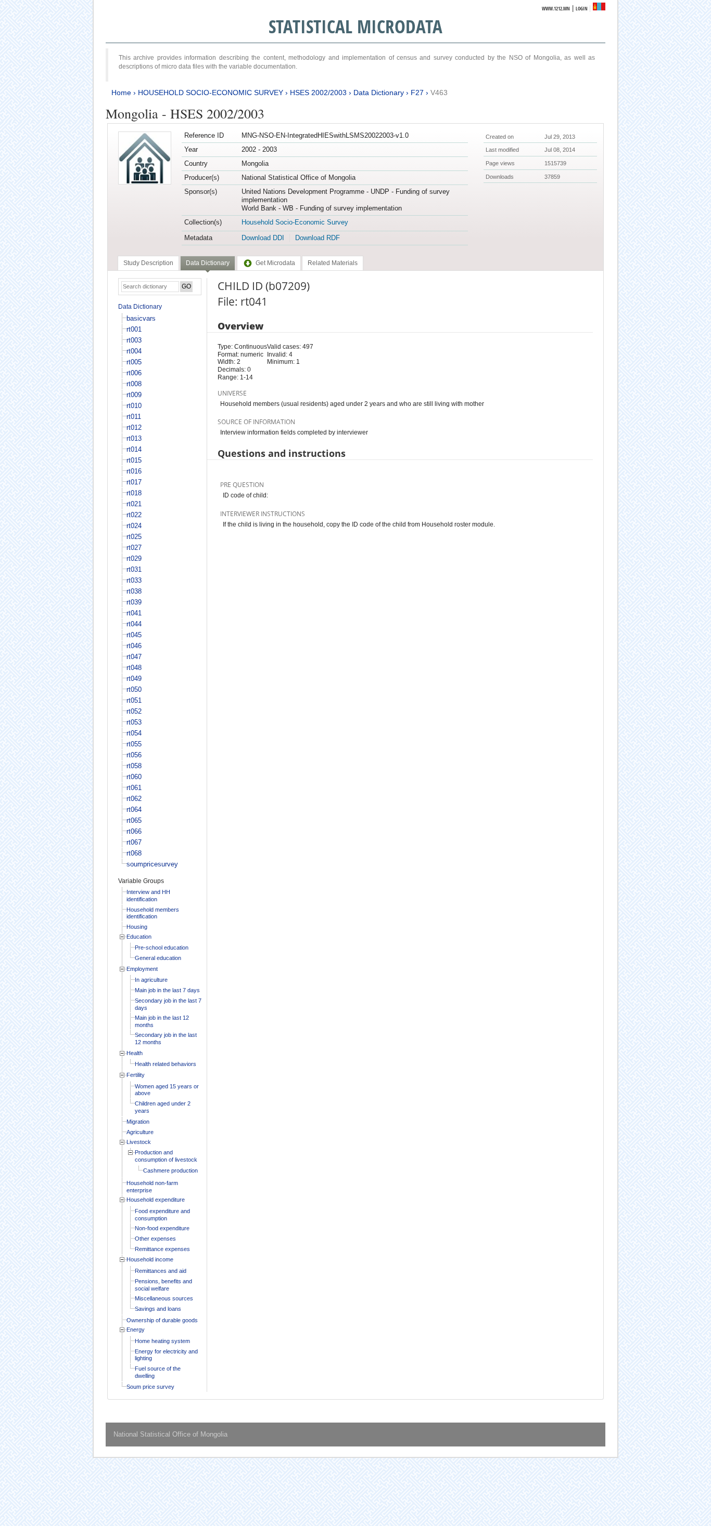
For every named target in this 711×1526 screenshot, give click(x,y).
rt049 (134, 678)
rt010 (134, 406)
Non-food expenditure (162, 1228)
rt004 (134, 351)
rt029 (134, 558)
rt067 (134, 842)
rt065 (134, 820)
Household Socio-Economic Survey (295, 222)
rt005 (134, 362)
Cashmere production (170, 1170)
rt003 (134, 340)
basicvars (141, 318)
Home (121, 92)
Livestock (138, 1142)
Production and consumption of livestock (166, 1156)
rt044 (134, 624)
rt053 (134, 722)
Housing (136, 927)
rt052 (134, 711)
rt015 (134, 460)
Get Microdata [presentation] (275, 263)
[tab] (148, 263)
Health (134, 1053)
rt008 (134, 384)
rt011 (133, 416)
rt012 (134, 427)
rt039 (134, 602)
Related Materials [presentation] (333, 263)
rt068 (134, 853)
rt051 (134, 700)
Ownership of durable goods (162, 1320)
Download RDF (317, 238)
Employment (142, 969)
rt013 (134, 438)
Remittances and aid (160, 1271)
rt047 (134, 657)
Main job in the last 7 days (167, 990)
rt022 (134, 515)
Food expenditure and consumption (162, 1214)
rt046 (134, 646)
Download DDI (263, 238)
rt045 (134, 635)
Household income (149, 1259)
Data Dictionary (378, 92)
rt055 (134, 744)
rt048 (134, 668)
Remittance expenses (162, 1249)
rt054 (134, 733)
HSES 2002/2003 (318, 92)
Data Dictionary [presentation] (208, 263)
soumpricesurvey (152, 864)
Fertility (135, 1075)
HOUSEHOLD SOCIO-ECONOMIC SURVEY (210, 92)
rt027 (134, 547)
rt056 (134, 755)
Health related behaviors (165, 1064)
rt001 (134, 329)
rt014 (134, 449)
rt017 (134, 482)
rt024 (134, 526)
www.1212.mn (556, 8)
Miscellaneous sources (164, 1298)
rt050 (134, 689)
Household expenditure (155, 1199)
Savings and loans (158, 1309)
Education (138, 936)
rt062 (134, 799)
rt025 (134, 537)
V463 (439, 92)
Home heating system (162, 1341)
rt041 (134, 613)
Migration (137, 1122)
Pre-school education (161, 947)
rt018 (134, 493)
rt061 (134, 788)
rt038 (134, 591)
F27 (417, 92)
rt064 (134, 809)
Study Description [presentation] (148, 263)
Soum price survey (150, 1387)
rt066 (134, 831)
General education (158, 958)
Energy (135, 1329)
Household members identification (152, 913)
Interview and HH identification (148, 895)
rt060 (134, 777)
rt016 (134, 471)
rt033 (134, 580)
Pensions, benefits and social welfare (163, 1285)
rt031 (134, 569)
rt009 (134, 395)
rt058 (134, 766)
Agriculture (140, 1132)
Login (582, 8)
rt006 (134, 373)
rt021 (134, 504)
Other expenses (155, 1238)
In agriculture (151, 980)
